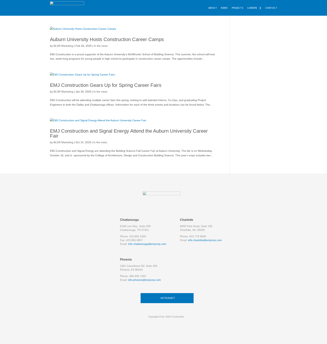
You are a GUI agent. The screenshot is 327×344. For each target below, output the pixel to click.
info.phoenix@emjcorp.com (144, 279)
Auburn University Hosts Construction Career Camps (107, 39)
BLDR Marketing (63, 45)
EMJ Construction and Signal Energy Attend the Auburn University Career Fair (129, 133)
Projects (237, 7)
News (224, 7)
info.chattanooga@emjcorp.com (147, 243)
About (212, 7)
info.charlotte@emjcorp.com (205, 240)
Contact (271, 7)
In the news (101, 45)
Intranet (167, 298)
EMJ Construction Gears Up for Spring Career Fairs (105, 85)
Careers (252, 7)
